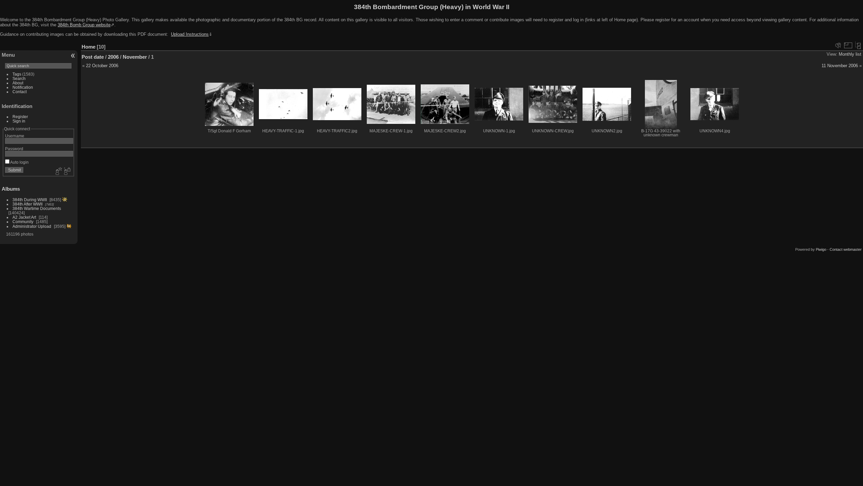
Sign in (18, 121)
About (17, 83)
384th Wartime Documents (36, 208)
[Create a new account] (58, 171)
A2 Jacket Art (24, 217)
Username (14, 136)
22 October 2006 (102, 65)
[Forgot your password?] (66, 171)
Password (14, 148)
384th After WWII (27, 204)
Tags (16, 74)
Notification (22, 87)
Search (19, 78)
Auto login (19, 162)
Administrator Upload (31, 226)
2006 (113, 57)
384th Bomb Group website (84, 24)
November (135, 57)
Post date (93, 57)
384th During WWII (29, 199)
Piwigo (821, 249)
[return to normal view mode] (858, 45)
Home (88, 47)
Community (22, 221)
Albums (11, 189)
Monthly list (850, 54)
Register (20, 116)
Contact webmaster (846, 249)
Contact (19, 91)
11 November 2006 (840, 65)
